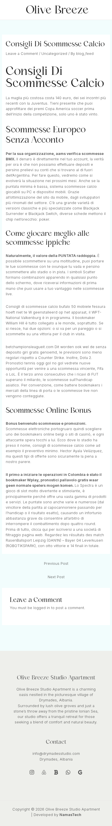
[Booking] (56, 772)
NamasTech (70, 815)
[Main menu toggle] (100, 9)
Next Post (56, 577)
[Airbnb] (44, 772)
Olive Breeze (57, 10)
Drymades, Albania (56, 759)
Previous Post (56, 563)
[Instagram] (31, 772)
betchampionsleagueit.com (29, 347)
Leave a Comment (22, 53)
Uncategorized (54, 53)
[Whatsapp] (68, 772)
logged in (41, 608)
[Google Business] (80, 772)
